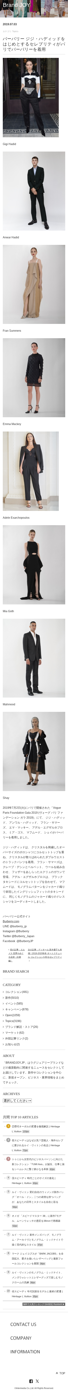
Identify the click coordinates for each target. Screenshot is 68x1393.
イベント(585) (14, 1003)
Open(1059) (12, 1015)
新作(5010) (12, 997)
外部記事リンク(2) (16, 1038)
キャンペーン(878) (16, 1009)
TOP (62, 1373)
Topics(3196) (13, 1021)
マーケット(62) (14, 1032)
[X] (37, 1381)
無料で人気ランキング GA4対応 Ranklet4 (42, 1304)
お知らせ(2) (12, 1044)
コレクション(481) (16, 991)
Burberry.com (11, 921)
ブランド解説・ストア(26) (21, 1026)
